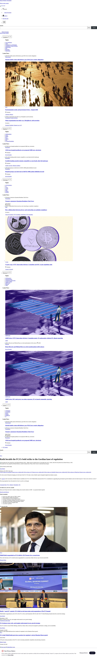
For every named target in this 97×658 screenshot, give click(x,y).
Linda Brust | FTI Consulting (27, 214)
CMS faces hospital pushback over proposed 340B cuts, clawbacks (23, 150)
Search (1, 25)
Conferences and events (5, 608)
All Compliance (8, 42)
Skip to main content (4, 3)
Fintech (6, 191)
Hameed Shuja (3, 560)
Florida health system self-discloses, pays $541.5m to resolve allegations (24, 59)
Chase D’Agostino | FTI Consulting (12, 214)
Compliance (5, 37)
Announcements (8, 279)
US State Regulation (9, 141)
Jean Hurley (2, 468)
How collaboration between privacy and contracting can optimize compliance (26, 210)
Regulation (7, 147)
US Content (5, 447)
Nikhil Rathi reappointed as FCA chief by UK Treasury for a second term (20, 555)
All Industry (7, 410)
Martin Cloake (3, 642)
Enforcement (8, 47)
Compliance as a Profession (11, 44)
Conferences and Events (10, 280)
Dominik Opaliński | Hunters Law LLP (13, 125)
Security (7, 192)
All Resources (8, 278)
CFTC (6, 135)
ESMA (6, 136)
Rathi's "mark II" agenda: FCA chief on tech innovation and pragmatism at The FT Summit (25, 611)
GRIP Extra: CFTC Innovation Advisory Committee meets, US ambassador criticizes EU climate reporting (34, 338)
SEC (6, 140)
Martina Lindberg (16, 165)
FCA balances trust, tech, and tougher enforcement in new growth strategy (20, 623)
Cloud (6, 187)
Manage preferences (84, 652)
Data (6, 190)
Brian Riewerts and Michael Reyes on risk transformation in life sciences (24, 346)
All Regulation (8, 134)
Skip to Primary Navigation (5, 0)
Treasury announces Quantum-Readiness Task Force (19, 201)
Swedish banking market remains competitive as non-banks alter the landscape (26, 161)
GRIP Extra (7, 282)
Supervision (7, 50)
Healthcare (7, 415)
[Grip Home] (3, 647)
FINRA (7, 138)
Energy (6, 413)
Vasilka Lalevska (8, 165)
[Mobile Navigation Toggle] (4, 22)
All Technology (8, 185)
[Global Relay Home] (10, 647)
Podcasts (7, 284)
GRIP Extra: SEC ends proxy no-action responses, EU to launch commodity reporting (28, 399)
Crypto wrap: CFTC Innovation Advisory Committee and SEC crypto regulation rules (28, 264)
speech (3, 478)
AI (5, 186)
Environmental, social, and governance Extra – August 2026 (21, 109)
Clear (89, 27)
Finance (7, 414)
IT (5, 416)
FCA (6, 137)
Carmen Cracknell (9, 269)
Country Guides (8, 281)
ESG (6, 48)
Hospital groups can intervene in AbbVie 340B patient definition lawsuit (24, 171)
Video (6, 285)
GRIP (6, 340)
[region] (48, 653)
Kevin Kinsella (8, 154)
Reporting (7, 49)
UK (19, 484)
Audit (6, 43)
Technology (5, 180)
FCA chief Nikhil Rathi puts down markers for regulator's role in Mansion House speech (24, 635)
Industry (4, 405)
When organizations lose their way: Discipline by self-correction (22, 120)
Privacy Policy (11, 655)
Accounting (7, 411)
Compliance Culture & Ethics (11, 46)
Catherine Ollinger (9, 114)
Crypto (6, 188)
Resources (5, 273)
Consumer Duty (3, 484)
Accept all (92, 652)
